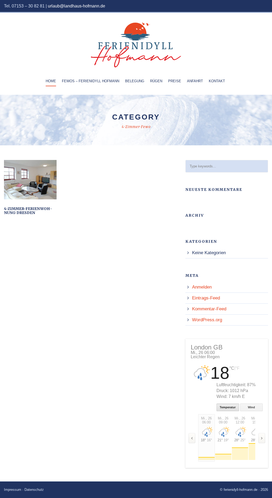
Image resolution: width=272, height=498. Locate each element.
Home (51, 81)
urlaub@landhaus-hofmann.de (76, 6)
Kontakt (217, 81)
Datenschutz (34, 490)
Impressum (12, 490)
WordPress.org (207, 319)
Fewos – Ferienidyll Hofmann (90, 81)
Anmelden (202, 287)
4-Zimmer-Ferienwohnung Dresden (28, 210)
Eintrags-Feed (206, 298)
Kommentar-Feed (209, 308)
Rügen (156, 81)
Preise (174, 81)
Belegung (134, 81)
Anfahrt (195, 81)
